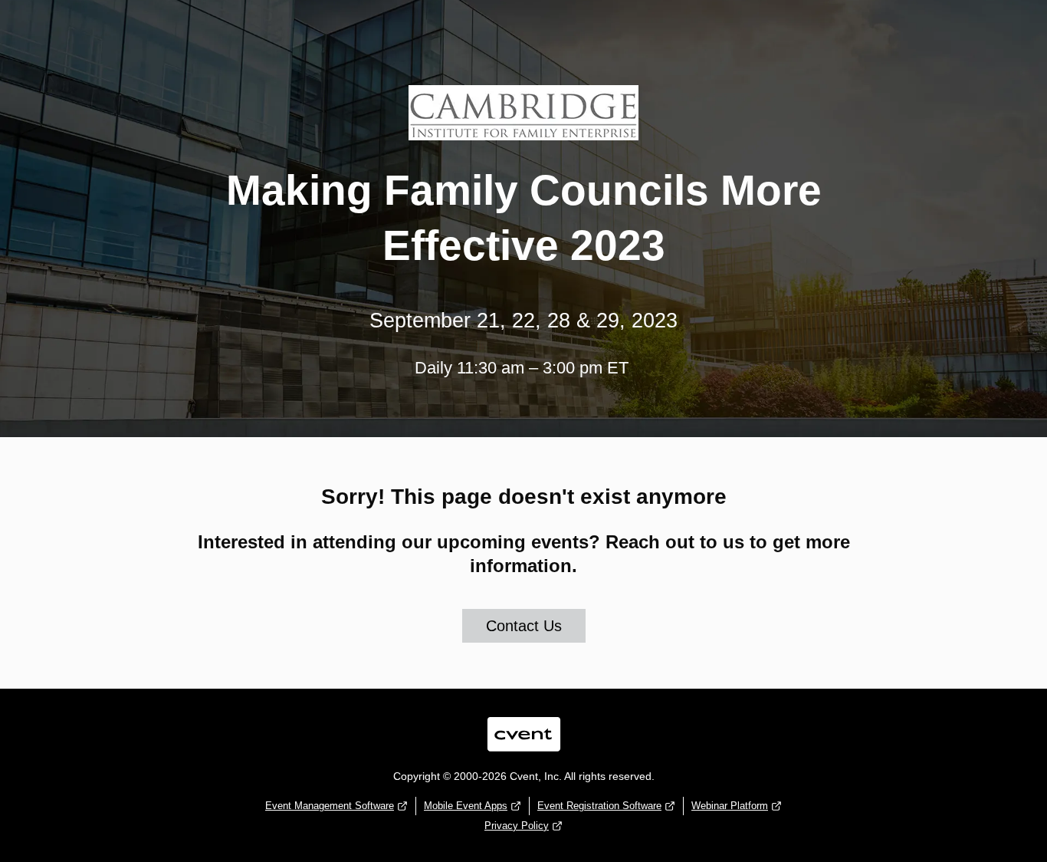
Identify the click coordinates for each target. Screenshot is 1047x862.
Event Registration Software (599, 805)
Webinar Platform (729, 805)
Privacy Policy (516, 825)
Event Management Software (329, 805)
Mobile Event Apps (465, 805)
